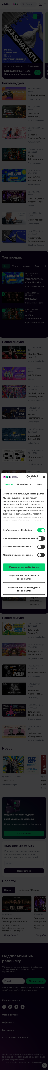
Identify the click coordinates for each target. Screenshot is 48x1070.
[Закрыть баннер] (44, 477)
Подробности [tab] (24, 484)
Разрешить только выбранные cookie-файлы (24, 577)
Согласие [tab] (8, 484)
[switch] (41, 538)
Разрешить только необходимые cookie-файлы (24, 589)
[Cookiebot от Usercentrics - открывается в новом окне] (28, 477)
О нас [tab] (40, 484)
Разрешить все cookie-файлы (24, 567)
